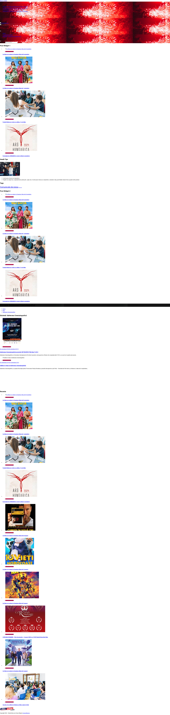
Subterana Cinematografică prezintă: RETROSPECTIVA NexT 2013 (19, 352)
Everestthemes (26, 713)
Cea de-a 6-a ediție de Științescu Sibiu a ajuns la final (16, 704)
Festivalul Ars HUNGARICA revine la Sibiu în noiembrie (15, 11)
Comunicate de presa (7, 35)
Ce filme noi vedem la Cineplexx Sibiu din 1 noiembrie (15, 8)
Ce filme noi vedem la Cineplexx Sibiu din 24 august (15, 535)
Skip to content (3, 0)
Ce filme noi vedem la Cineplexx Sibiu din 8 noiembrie (15, 6)
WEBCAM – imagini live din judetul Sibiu (12, 36)
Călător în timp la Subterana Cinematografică (13, 365)
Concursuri (20, 187)
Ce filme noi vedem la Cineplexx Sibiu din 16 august (15, 569)
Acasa (4, 33)
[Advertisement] (40, 379)
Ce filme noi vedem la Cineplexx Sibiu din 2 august (15, 671)
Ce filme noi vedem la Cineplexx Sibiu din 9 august (15, 603)
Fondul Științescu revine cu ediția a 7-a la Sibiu (13, 9)
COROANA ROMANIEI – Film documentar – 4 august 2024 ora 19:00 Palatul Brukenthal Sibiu (25, 637)
